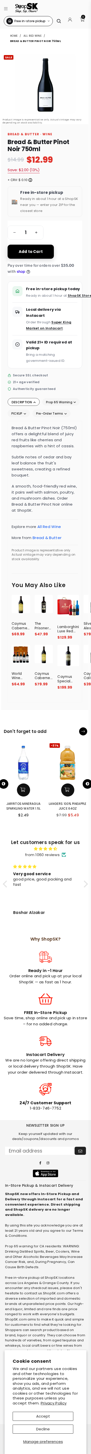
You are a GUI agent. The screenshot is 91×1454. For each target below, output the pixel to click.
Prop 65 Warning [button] (59, 402)
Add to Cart (31, 251)
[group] (25, 232)
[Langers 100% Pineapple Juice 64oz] (67, 761)
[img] (45, 849)
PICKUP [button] (17, 413)
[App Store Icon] (45, 1173)
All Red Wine (32, 36)
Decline (43, 1429)
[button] (6, 8)
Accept (43, 1416)
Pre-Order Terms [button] (50, 413)
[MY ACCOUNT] (70, 21)
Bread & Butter (47, 537)
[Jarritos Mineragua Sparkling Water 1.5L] (23, 761)
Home (14, 36)
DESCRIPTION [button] (22, 402)
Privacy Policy (53, 1403)
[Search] (58, 21)
